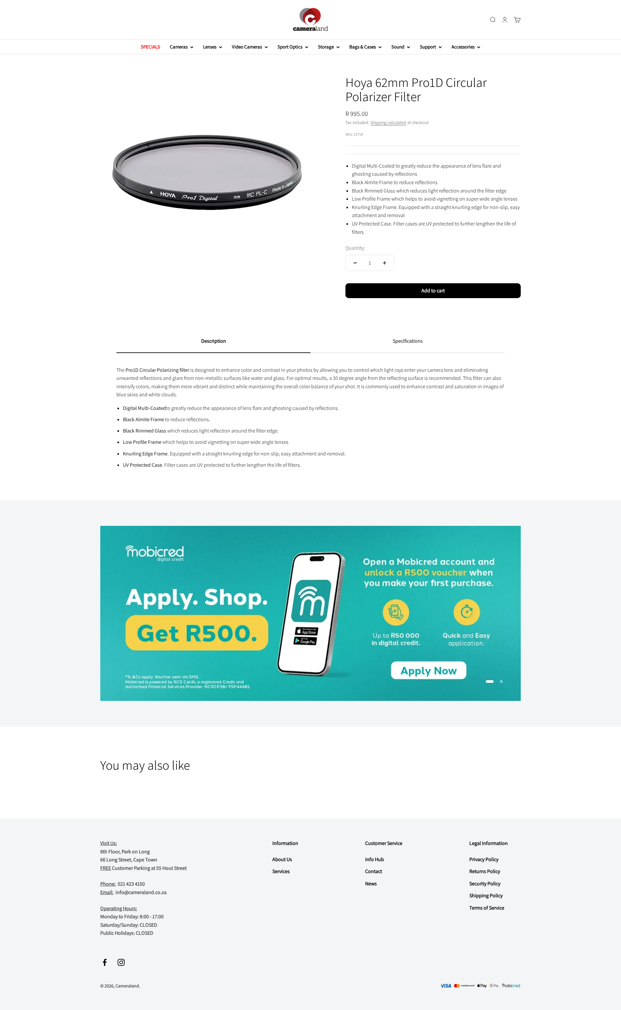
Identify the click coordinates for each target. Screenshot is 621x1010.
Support (428, 47)
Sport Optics (290, 47)
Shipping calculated (388, 122)
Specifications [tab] (408, 341)
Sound (397, 47)
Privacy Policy (483, 859)
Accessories (463, 47)
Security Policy (484, 883)
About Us (282, 859)
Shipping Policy (486, 895)
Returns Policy (484, 871)
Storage (326, 47)
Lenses (209, 47)
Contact (373, 871)
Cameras (179, 47)
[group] (310, 613)
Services (281, 871)
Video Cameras (247, 47)
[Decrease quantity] (355, 263)
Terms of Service (486, 907)
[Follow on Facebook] (104, 962)
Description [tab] (213, 341)
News (371, 883)
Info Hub (374, 859)
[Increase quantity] (384, 263)
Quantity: (355, 248)
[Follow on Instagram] (121, 962)
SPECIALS (150, 47)
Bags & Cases (362, 47)
